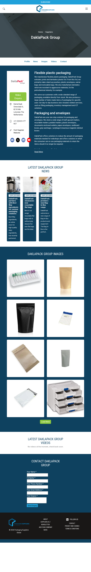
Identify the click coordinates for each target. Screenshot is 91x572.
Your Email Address (35, 490)
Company (31, 478)
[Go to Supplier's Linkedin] (23, 140)
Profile (27, 61)
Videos (54, 61)
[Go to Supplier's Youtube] (29, 140)
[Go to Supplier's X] (18, 140)
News (35, 61)
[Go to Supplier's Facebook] (12, 140)
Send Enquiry (32, 506)
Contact (63, 61)
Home (40, 32)
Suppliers (49, 32)
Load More (45, 422)
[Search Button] (3, 9)
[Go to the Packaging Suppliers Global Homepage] (45, 8)
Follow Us (73, 519)
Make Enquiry (18, 97)
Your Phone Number (35, 484)
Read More (38, 152)
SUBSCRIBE (45, 2)
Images (44, 61)
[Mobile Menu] (86, 8)
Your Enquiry (32, 496)
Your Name (31, 472)
